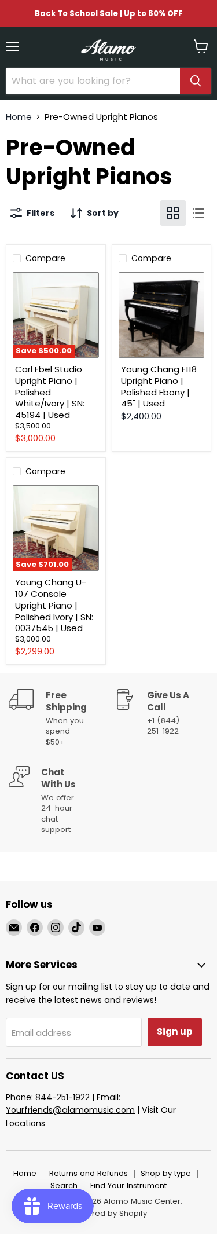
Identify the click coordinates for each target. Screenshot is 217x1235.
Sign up (175, 1031)
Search (64, 1185)
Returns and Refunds (88, 1173)
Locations (25, 1123)
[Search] (195, 81)
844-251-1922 (62, 1097)
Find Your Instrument (128, 1185)
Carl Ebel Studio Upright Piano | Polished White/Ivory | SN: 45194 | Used (49, 392)
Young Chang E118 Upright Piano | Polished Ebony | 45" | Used (159, 386)
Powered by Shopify (109, 1213)
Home (19, 117)
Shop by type (166, 1173)
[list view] (198, 213)
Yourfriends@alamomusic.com (70, 1110)
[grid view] (173, 213)
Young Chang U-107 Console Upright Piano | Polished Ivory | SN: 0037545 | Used (54, 605)
